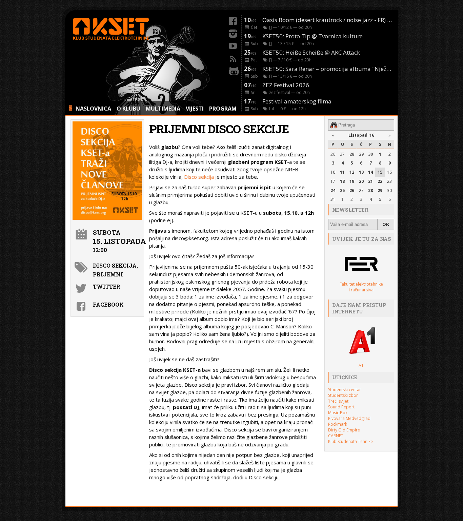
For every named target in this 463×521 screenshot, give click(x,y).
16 (389, 172)
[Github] (232, 70)
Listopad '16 (361, 135)
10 (332, 172)
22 (380, 181)
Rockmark (337, 424)
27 (342, 154)
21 (370, 181)
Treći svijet (338, 401)
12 (351, 172)
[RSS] (232, 57)
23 (389, 181)
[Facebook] (232, 20)
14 (370, 172)
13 (361, 172)
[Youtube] (232, 45)
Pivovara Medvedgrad (349, 418)
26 (332, 154)
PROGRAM (223, 108)
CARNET (335, 436)
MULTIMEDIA (163, 108)
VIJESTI (195, 108)
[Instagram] (232, 32)
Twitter (106, 286)
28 (351, 154)
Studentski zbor (343, 395)
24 (332, 190)
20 (361, 181)
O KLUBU (128, 108)
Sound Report (341, 407)
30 (370, 154)
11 (342, 172)
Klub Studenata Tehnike (350, 441)
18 (342, 181)
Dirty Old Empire (344, 430)
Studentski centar (344, 389)
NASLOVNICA (93, 108)
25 (342, 190)
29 (361, 154)
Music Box (337, 413)
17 (332, 181)
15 (380, 172)
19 (351, 181)
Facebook (108, 304)
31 (332, 199)
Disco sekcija (199, 176)
